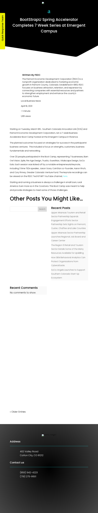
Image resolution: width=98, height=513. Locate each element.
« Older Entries (18, 411)
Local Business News (31, 100)
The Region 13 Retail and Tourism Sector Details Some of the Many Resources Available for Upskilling (67, 249)
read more (18, 332)
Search (42, 209)
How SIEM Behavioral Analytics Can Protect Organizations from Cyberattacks (68, 261)
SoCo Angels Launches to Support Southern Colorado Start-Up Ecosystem (68, 273)
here (65, 176)
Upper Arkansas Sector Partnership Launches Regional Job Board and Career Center (68, 236)
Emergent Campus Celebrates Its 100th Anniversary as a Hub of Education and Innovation (48, 390)
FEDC (37, 74)
